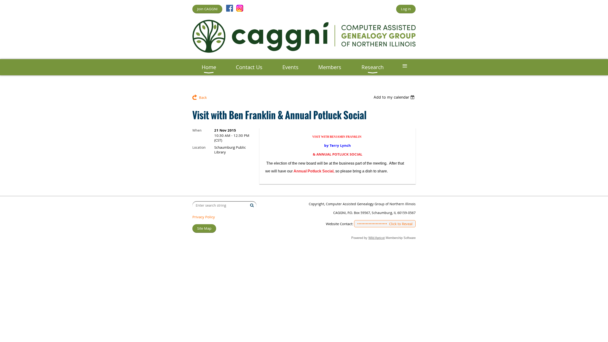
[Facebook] (229, 8)
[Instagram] (239, 8)
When (197, 130)
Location (199, 147)
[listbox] (395, 97)
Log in (406, 8)
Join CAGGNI (207, 8)
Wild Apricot (376, 238)
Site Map (204, 228)
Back (203, 97)
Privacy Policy (203, 216)
